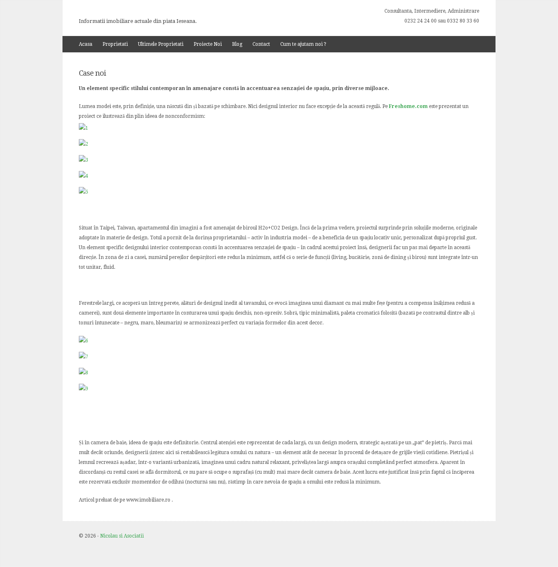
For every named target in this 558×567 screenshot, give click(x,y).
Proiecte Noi (208, 44)
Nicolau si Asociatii (122, 536)
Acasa (85, 44)
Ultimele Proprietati (160, 44)
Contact (261, 44)
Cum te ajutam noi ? (303, 44)
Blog (237, 44)
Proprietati (115, 44)
